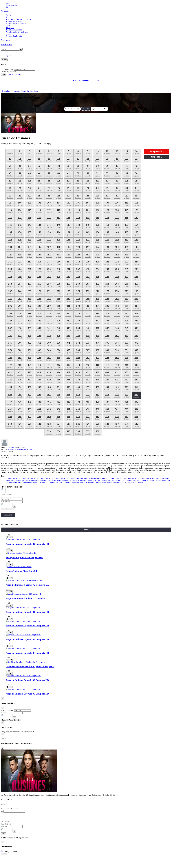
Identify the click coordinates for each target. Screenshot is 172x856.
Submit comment (7, 509)
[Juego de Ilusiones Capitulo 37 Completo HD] (23, 648)
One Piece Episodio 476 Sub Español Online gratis (30, 666)
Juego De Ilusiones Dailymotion (95, 478)
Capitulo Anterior (72, 109)
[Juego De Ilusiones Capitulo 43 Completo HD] (24, 580)
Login (3, 74)
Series (8, 26)
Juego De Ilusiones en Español (119, 478)
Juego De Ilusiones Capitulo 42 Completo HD (27, 598)
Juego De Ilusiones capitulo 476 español (32, 482)
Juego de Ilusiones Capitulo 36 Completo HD (27, 639)
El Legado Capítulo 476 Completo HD (24, 557)
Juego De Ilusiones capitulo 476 (137, 480)
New (7, 17)
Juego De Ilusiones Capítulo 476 (84, 480)
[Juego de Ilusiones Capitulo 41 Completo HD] (23, 608)
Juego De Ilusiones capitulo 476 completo (63, 482)
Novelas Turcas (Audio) (14, 21)
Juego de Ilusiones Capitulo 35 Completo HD (27, 694)
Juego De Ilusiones (53, 478)
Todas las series (11, 5)
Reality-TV (10, 28)
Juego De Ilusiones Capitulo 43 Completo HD (27, 585)
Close (4, 854)
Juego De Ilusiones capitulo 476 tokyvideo (128, 482)
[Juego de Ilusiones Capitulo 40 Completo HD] (23, 621)
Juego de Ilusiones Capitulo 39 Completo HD (27, 544)
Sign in (8, 7)
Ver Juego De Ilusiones (36, 478)
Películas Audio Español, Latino (17, 32)
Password (4, 72)
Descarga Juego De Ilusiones (16, 478)
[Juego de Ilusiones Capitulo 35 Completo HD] (23, 689)
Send (3, 834)
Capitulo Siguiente (99, 109)
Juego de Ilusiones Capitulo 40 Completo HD (27, 625)
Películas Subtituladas (14, 30)
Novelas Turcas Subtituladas (16, 23)
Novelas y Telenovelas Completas (18, 19)
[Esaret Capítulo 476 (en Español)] (19, 567)
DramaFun (6, 44)
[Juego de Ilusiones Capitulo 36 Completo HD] (23, 635)
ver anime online (86, 80)
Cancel (4, 720)
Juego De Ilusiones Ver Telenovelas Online (55, 480)
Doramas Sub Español (14, 36)
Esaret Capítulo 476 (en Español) (21, 571)
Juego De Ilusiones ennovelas (143, 478)
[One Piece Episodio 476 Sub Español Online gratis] (25, 662)
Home (8, 3)
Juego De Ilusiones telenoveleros (26, 480)
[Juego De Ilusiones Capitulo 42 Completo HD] (24, 594)
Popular (8, 15)
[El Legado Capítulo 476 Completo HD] (21, 553)
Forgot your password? (14, 74)
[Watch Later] (7, 537)
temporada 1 (156, 157)
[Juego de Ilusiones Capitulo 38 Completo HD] (23, 676)
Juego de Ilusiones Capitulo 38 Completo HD (27, 680)
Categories (5, 11)
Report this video (14, 720)
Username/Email (7, 69)
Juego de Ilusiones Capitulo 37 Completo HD (27, 653)
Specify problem (7, 710)
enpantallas (13, 447)
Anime (8, 34)
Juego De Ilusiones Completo (72, 478)
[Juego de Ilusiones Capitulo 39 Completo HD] (23, 539)
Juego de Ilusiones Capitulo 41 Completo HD (27, 612)
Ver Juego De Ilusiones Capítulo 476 (110, 480)
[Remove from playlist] (11, 537)
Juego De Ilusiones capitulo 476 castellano (96, 482)
